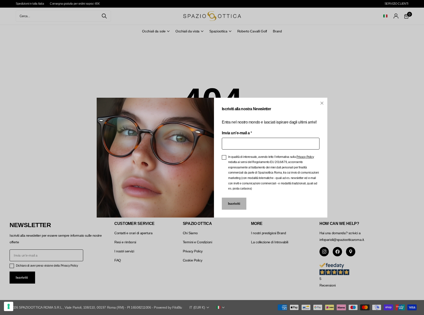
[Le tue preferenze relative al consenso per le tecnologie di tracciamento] (8, 306)
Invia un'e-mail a (237, 133)
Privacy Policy (305, 156)
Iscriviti (234, 203)
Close (322, 103)
